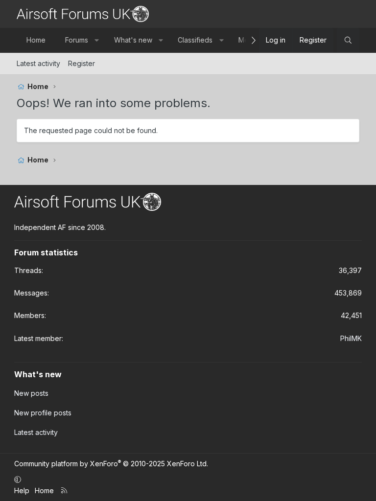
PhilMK (351, 338)
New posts (31, 393)
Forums (76, 40)
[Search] (348, 40)
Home (36, 40)
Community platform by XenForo (111, 463)
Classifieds (195, 40)
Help (21, 490)
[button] (97, 40)
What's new (133, 40)
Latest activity (38, 63)
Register (81, 63)
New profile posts (42, 413)
